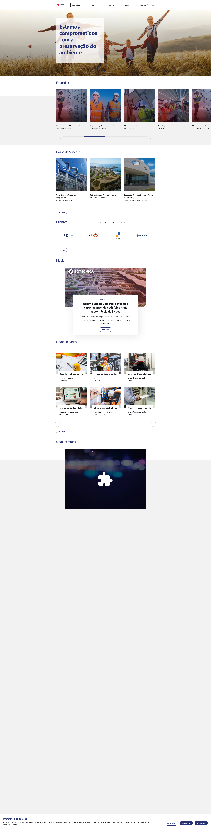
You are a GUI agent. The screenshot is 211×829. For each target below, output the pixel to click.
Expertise (94, 5)
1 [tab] (101, 71)
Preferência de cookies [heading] (15, 819)
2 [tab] (104, 71)
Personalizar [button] (171, 823)
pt (147, 5)
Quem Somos (76, 5)
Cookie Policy (16, 824)
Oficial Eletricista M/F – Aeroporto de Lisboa (79, 408)
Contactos (143, 5)
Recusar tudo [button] (186, 823)
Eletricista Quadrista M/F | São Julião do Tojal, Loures (117, 374)
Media (127, 5)
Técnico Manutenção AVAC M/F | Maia (145, 374)
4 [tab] (109, 71)
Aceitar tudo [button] (201, 823)
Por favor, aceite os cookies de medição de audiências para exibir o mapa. (105, 452)
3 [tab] (106, 71)
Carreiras (111, 5)
